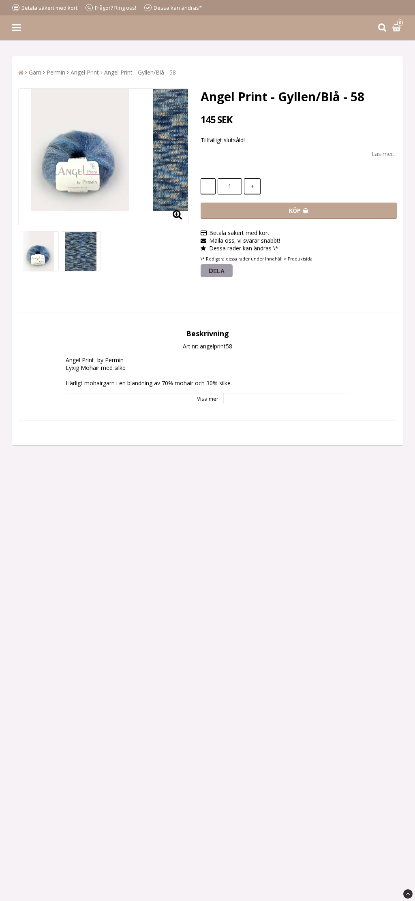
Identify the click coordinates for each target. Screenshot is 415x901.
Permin (56, 72)
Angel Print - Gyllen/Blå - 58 (140, 72)
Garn (35, 72)
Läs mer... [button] (384, 154)
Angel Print (85, 72)
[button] (397, 27)
